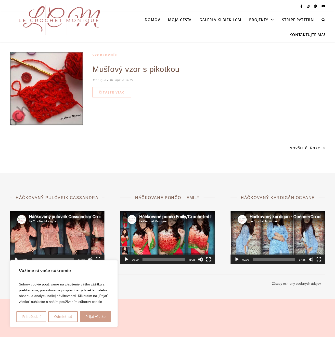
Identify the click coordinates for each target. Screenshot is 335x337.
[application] (57, 237)
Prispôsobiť (31, 316)
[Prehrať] (16, 259)
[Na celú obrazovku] (98, 259)
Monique (99, 80)
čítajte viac (112, 92)
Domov (152, 19)
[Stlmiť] (90, 259)
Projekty (258, 19)
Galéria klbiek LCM (220, 19)
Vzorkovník (104, 55)
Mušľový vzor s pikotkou (136, 69)
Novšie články (306, 148)
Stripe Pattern (298, 19)
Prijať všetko (95, 316)
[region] (64, 293)
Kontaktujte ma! (307, 34)
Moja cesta (180, 19)
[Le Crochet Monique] (59, 20)
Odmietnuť (63, 316)
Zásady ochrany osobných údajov (296, 283)
